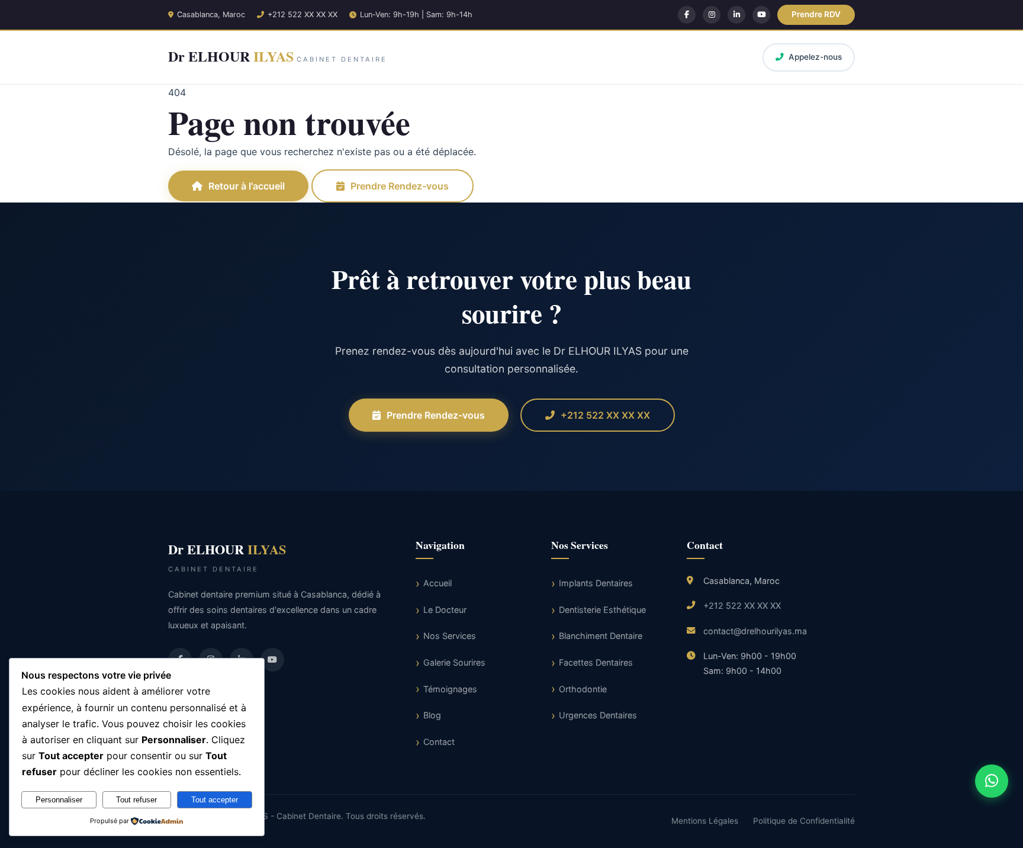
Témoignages (450, 689)
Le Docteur (445, 610)
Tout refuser (136, 799)
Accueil (437, 583)
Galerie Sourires (454, 662)
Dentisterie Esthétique (602, 610)
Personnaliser (59, 799)
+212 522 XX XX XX (302, 14)
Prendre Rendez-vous (399, 186)
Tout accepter (214, 799)
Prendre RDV (816, 14)
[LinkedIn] (736, 15)
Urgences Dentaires (598, 715)
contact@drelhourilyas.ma (755, 631)
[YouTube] (761, 15)
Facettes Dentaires (596, 662)
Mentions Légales (704, 820)
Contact (439, 742)
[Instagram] (711, 15)
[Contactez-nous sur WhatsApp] (991, 781)
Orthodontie (583, 689)
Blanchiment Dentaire (600, 636)
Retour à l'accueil (246, 186)
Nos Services (449, 636)
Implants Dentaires (596, 583)
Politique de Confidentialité (804, 820)
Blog (432, 715)
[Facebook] (687, 15)
